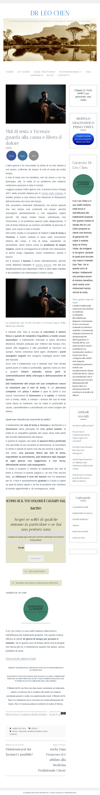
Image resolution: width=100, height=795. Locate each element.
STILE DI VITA (79, 538)
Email (21, 547)
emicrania (22, 731)
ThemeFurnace (70, 793)
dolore (15, 731)
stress (44, 731)
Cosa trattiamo (44, 72)
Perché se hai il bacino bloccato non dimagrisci (82, 450)
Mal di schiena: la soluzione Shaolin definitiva (26, 714)
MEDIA (35, 728)
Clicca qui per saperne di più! (21, 658)
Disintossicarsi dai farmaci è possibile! (19, 750)
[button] (64, 713)
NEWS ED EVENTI (80, 531)
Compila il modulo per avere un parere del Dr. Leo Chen (83, 139)
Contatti (64, 75)
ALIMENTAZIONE (80, 507)
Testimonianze (69, 72)
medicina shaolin (34, 731)
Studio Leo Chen (19, 728)
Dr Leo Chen (50, 13)
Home (10, 72)
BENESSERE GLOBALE (82, 513)
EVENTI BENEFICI (80, 519)
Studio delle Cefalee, (53, 193)
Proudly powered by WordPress (35, 793)
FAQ (88, 72)
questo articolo (43, 265)
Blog (50, 75)
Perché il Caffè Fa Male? (60, 714)
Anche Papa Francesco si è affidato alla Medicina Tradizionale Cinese (52, 758)
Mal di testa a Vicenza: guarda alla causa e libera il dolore (82, 478)
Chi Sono (23, 72)
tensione (13, 734)
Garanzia (36, 75)
